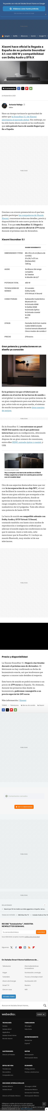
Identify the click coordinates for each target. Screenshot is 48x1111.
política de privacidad (32, 937)
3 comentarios (10, 88)
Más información (26, 1109)
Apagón (7, 36)
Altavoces (24, 36)
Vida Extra (28, 1029)
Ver (25, 807)
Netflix (15, 36)
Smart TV (5, 985)
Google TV (42, 36)
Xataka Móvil (6, 1029)
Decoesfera (6, 1072)
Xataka (4, 1026)
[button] (16, 104)
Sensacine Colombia (32, 1092)
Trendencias (6, 1069)
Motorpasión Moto (31, 1058)
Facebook (18, 88)
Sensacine (28, 1040)
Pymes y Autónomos (32, 1072)
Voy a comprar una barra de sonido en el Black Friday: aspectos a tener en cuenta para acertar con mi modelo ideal (23, 474)
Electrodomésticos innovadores (32, 967)
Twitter (22, 88)
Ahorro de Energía (9, 981)
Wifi (26, 989)
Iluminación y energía (33, 972)
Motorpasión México (32, 1096)
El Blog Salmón (30, 1069)
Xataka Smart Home (9, 1035)
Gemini (33, 36)
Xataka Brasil (7, 1089)
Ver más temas (9, 996)
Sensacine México (31, 1089)
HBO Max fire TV (23, 915)
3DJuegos (28, 1026)
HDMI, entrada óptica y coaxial (26, 442)
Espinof (27, 1043)
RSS (29, 947)
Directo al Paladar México (11, 1096)
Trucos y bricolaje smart (34, 977)
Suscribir (41, 932)
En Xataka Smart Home (11, 470)
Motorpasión (29, 1054)
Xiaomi (22, 700)
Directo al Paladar (8, 1054)
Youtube (20, 947)
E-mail (30, 88)
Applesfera (6, 1032)
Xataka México (7, 1086)
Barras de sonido (29, 705)
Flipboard (26, 88)
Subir (39, 1014)
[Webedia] (9, 1016)
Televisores (14, 705)
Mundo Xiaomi (7, 1038)
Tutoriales (6, 977)
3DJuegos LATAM (30, 1086)
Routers (28, 985)
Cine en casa (7, 989)
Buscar (45, 1005)
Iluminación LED (31, 981)
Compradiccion (7, 1075)
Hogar (4, 972)
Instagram (25, 947)
